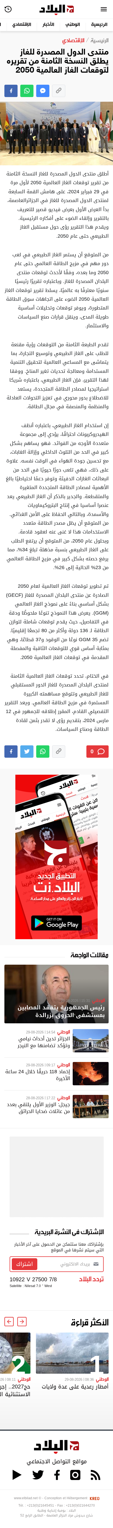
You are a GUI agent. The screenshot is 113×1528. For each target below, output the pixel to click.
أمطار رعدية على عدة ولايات (75, 1386)
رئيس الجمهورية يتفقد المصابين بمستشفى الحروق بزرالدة (61, 1011)
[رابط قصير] (58, 91)
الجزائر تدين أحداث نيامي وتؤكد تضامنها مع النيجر (44, 1042)
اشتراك (24, 1264)
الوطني (73, 25)
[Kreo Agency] (93, 1498)
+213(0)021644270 (80, 1506)
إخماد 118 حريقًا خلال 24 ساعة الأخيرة (37, 1075)
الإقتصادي (21, 25)
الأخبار (48, 25)
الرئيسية (99, 25)
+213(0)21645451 (40, 1506)
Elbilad (56, 10)
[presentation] (22, 1321)
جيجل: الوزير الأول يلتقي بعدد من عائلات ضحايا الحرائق (38, 1108)
